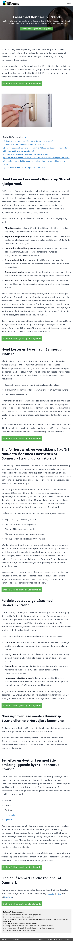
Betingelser (68, 939)
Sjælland (8, 897)
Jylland (51, 893)
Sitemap (60, 939)
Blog (55, 939)
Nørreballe (10, 815)
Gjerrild (8, 819)
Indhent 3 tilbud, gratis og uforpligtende (36, 29)
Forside (40, 939)
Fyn (59, 893)
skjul (26, 137)
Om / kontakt (48, 939)
